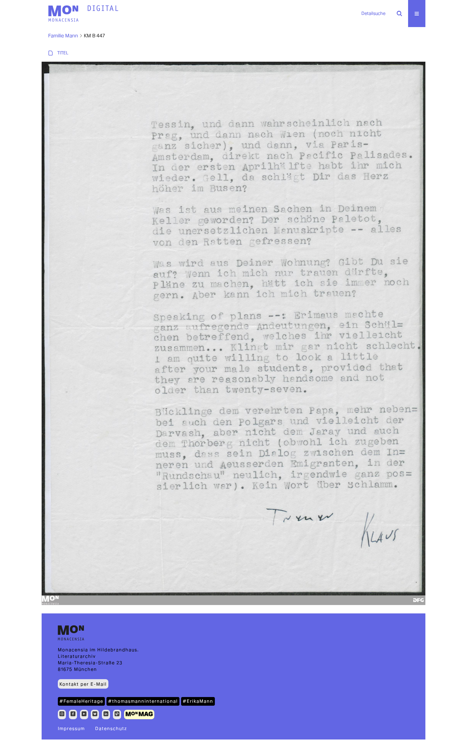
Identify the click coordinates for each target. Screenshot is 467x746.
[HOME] (103, 8)
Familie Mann (63, 35)
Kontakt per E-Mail (83, 684)
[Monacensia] (63, 13)
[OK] (399, 13)
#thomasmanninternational (143, 701)
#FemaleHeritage (81, 701)
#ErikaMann (198, 701)
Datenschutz (111, 728)
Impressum (71, 728)
